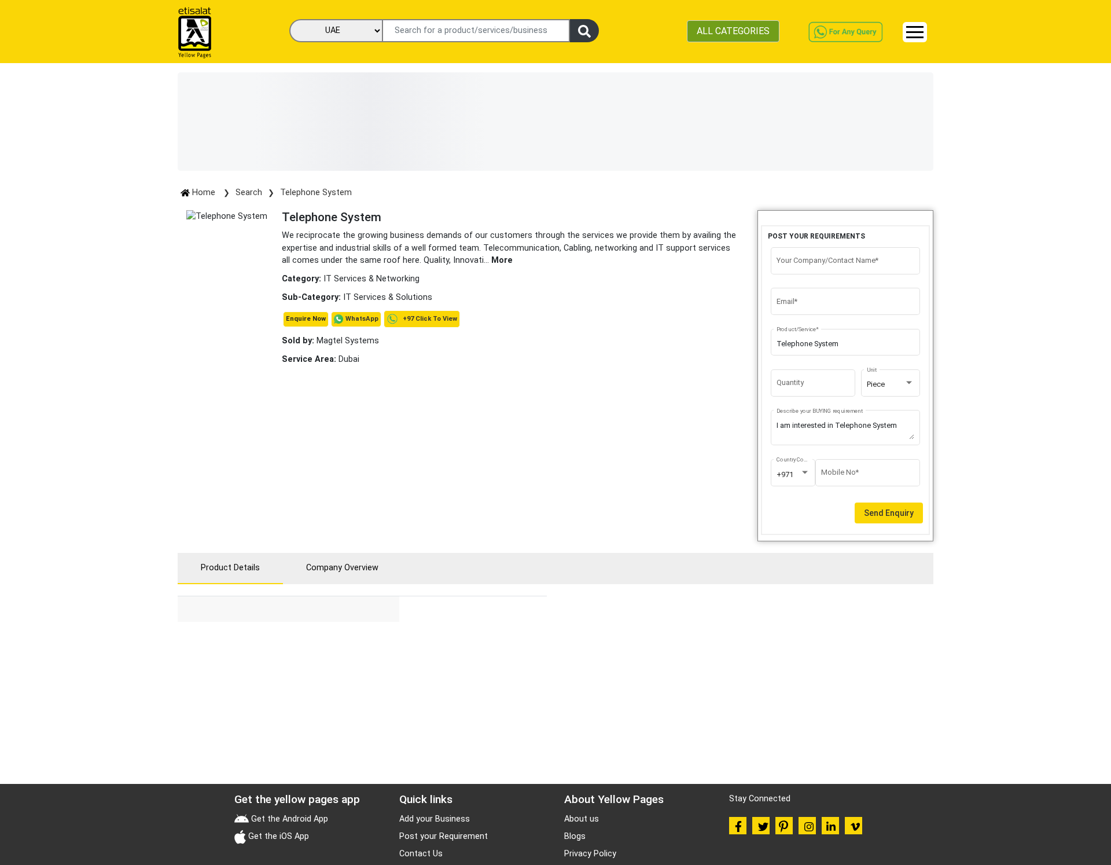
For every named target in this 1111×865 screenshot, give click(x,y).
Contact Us (421, 854)
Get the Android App (288, 819)
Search (249, 192)
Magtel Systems (330, 341)
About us (581, 819)
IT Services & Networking (371, 279)
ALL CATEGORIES (733, 30)
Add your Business (434, 819)
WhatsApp (361, 318)
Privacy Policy (590, 854)
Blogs (575, 836)
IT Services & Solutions (387, 297)
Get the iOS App (277, 836)
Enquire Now (306, 318)
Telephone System (316, 192)
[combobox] (890, 384)
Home (204, 192)
